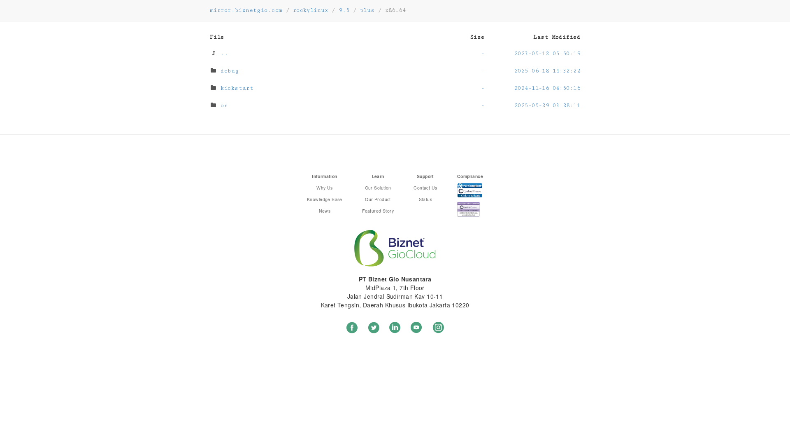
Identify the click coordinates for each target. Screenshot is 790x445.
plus (367, 10)
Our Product (378, 199)
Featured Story (378, 211)
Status (425, 199)
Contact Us (425, 188)
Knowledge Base (324, 199)
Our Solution (378, 188)
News (325, 211)
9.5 (344, 10)
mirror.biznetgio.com (246, 10)
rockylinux (310, 10)
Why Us (324, 188)
